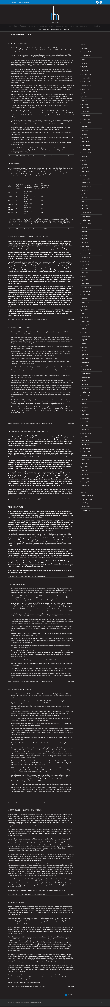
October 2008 (86, 452)
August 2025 (85, 59)
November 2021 (86, 179)
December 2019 (86, 250)
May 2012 (84, 411)
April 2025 (85, 70)
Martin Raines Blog (30, 155)
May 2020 (84, 239)
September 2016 (86, 377)
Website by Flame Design (35, 1002)
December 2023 (86, 112)
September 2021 (86, 186)
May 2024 (84, 100)
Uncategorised (86, 510)
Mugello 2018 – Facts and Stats (19, 327)
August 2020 (85, 227)
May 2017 (84, 351)
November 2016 (86, 373)
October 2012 (86, 392)
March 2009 (85, 441)
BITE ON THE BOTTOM (16, 902)
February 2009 (86, 444)
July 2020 (84, 231)
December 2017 (86, 332)
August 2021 (85, 190)
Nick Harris (12, 319)
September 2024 (86, 85)
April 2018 (85, 317)
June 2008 (85, 467)
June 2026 (85, 48)
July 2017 (84, 343)
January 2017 (85, 366)
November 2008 (86, 448)
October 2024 (86, 82)
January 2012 (85, 422)
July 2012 (84, 403)
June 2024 (85, 97)
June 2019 (85, 272)
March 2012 (85, 414)
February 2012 (86, 418)
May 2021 (84, 201)
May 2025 (84, 67)
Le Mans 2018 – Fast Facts (17, 584)
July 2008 (84, 463)
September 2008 (86, 455)
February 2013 (86, 388)
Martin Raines (12, 155)
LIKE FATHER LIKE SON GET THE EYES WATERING (25, 810)
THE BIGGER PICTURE (15, 507)
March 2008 (85, 478)
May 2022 (84, 164)
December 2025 (86, 52)
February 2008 (86, 482)
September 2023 (86, 123)
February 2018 (86, 325)
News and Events (40, 155)
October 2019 (86, 257)
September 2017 (86, 336)
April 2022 (85, 168)
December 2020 (86, 212)
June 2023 (85, 130)
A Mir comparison (14, 164)
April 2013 (85, 384)
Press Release (86, 506)
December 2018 (86, 287)
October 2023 (86, 119)
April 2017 (85, 354)
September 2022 (86, 153)
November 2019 (86, 254)
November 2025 (86, 55)
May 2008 (84, 470)
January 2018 (85, 328)
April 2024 (85, 104)
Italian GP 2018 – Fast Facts (17, 44)
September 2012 (86, 396)
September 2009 (86, 433)
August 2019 (85, 265)
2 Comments (48, 802)
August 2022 (85, 156)
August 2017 (85, 340)
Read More (71, 155)
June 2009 (85, 437)
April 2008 (85, 474)
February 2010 (86, 429)
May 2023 (84, 134)
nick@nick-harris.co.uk (24, 2)
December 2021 (86, 175)
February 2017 (86, 362)
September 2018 (86, 298)
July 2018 (84, 306)
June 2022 (85, 160)
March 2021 (85, 209)
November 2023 (86, 115)
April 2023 (85, 138)
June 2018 (85, 310)
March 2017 (85, 358)
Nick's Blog (36, 319)
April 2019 (85, 280)
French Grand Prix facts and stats (20, 689)
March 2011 (85, 426)
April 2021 (85, 205)
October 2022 (86, 149)
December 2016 (86, 369)
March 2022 (85, 171)
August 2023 (85, 126)
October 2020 (86, 220)
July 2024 (84, 93)
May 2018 (84, 313)
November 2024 (86, 78)
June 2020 (85, 235)
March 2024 (85, 108)
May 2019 (84, 276)
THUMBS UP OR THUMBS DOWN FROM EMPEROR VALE (28, 432)
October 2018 (86, 295)
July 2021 (84, 194)
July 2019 (84, 269)
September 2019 (86, 261)
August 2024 (85, 89)
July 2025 (84, 63)
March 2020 (85, 246)
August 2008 (85, 459)
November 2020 (86, 216)
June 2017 (85, 347)
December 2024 (86, 74)
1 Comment (48, 228)
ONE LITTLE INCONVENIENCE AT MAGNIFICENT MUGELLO (28, 237)
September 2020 (86, 224)
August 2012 (85, 399)
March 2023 (85, 141)
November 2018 (86, 291)
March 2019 (85, 283)
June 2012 (85, 407)
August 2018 (85, 302)
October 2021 (86, 183)
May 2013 (84, 381)
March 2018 (85, 321)
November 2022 (86, 145)
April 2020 (85, 242)
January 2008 (85, 485)
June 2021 (85, 197)
